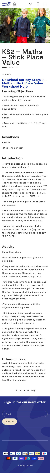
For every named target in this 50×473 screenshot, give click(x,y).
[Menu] (45, 3)
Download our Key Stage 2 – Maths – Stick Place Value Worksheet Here (24, 83)
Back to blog (27, 390)
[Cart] (38, 5)
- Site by (25, 465)
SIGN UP (10, 421)
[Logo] (6, 4)
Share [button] (8, 74)
